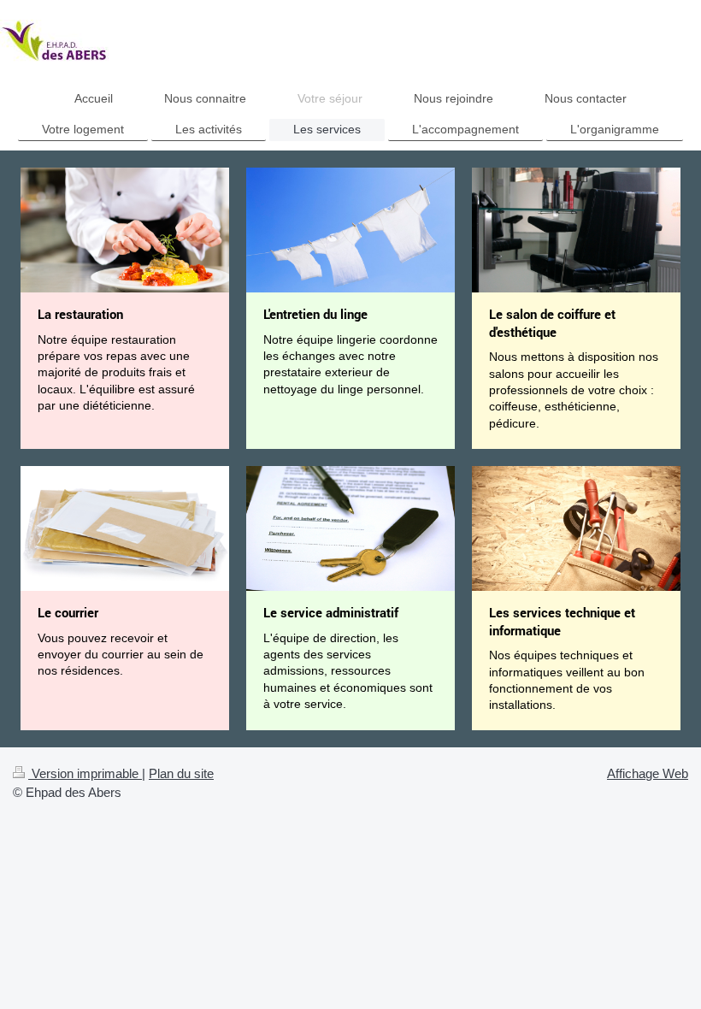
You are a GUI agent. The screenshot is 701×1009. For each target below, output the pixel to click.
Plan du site (181, 773)
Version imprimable (85, 773)
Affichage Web (647, 773)
